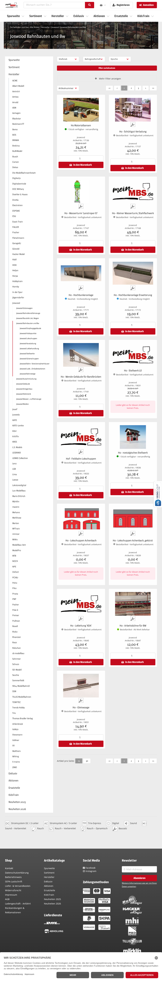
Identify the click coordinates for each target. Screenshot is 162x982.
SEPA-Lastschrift (13, 881)
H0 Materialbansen (81, 125)
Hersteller (45, 27)
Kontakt (9, 868)
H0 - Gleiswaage (81, 707)
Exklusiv (48, 881)
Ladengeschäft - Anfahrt (18, 903)
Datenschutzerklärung (17, 872)
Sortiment (49, 872)
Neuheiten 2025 (52, 899)
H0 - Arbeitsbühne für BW (133, 625)
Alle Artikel (34, 27)
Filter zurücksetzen (107, 68)
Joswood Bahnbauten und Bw (73, 27)
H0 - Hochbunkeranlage (81, 295)
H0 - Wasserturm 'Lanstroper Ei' (81, 213)
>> (153, 88)
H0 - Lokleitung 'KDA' (81, 625)
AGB (7, 899)
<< (109, 88)
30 (87, 761)
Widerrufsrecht (13, 890)
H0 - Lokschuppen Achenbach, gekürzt (133, 540)
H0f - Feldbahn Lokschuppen (81, 458)
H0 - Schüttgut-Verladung (132, 131)
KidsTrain (49, 894)
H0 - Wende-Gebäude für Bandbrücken (81, 376)
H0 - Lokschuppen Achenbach (81, 540)
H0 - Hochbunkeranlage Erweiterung (133, 295)
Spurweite (49, 868)
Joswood (55, 27)
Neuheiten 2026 (52, 903)
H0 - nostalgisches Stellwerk (133, 452)
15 (79, 761)
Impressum (11, 894)
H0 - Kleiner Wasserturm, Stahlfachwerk (133, 213)
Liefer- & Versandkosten (17, 885)
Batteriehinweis (13, 877)
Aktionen (48, 885)
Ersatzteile (49, 890)
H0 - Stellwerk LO (133, 370)
